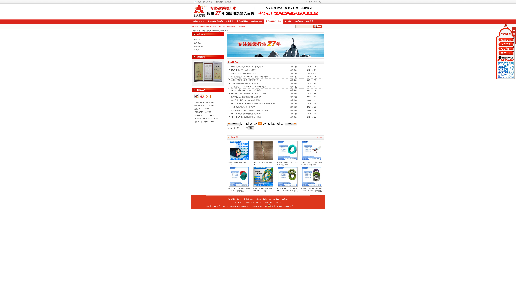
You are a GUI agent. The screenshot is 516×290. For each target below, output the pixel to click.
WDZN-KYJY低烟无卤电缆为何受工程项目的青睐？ (249, 94)
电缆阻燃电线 (259, 202)
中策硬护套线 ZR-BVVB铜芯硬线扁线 (314, 162)
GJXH (255, 165)
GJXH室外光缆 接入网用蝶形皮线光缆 (266, 162)
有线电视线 (231, 27)
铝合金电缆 (241, 27)
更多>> (319, 137)
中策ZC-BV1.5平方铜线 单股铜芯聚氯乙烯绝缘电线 (246, 188)
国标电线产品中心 (215, 21)
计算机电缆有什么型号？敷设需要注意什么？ (247, 80)
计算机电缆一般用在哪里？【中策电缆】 (245, 83)
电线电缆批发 (242, 21)
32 (278, 124)
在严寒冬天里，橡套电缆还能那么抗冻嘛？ (246, 97)
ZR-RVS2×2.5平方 (259, 191)
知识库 (196, 50)
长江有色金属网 (248, 202)
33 (282, 124)
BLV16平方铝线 (282, 165)
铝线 (219, 27)
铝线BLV (258, 199)
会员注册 (228, 2)
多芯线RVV (267, 199)
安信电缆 (278, 202)
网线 (224, 27)
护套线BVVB (248, 199)
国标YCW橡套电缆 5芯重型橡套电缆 (241, 162)
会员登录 (219, 2)
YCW (230, 165)
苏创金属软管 (269, 202)
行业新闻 (197, 39)
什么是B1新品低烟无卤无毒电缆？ (243, 107)
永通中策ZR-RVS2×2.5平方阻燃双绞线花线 (268, 188)
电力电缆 (229, 21)
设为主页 (317, 2)
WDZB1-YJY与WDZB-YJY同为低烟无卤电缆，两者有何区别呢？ (254, 104)
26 (251, 124)
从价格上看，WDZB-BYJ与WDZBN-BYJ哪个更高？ (249, 87)
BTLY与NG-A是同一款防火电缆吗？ (244, 70)
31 (273, 124)
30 (269, 124)
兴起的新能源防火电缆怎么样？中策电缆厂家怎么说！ (250, 110)
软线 (214, 27)
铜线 (203, 27)
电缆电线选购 (256, 21)
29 (264, 124)
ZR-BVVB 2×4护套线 (308, 165)
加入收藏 (309, 2)
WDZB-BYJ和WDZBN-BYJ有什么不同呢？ (246, 90)
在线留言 (309, 21)
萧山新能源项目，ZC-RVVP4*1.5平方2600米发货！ (250, 77)
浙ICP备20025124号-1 (214, 206)
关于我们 (288, 21)
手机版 (198, 2)
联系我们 (299, 21)
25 (247, 124)
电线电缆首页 (198, 21)
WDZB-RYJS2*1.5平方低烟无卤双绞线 (291, 191)
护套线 (208, 27)
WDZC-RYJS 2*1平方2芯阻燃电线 (313, 191)
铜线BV (240, 199)
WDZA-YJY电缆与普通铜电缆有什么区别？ (246, 114)
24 (242, 124)
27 (255, 124)
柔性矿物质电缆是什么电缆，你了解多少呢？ (247, 67)
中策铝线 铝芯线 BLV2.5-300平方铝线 (290, 162)
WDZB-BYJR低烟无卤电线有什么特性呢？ (246, 117)
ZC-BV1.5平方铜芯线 (236, 191)
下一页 (290, 123)
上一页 (234, 123)
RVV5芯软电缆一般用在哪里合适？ (244, 73)
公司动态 (197, 43)
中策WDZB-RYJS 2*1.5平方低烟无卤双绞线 (292, 188)
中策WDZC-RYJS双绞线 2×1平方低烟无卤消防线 (318, 188)
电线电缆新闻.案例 (273, 21)
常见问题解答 (199, 46)
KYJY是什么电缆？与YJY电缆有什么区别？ (246, 100)
